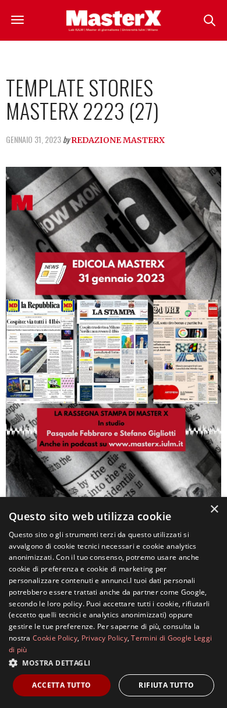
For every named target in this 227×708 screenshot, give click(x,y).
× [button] (214, 509)
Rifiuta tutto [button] (166, 685)
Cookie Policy (55, 638)
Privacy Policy (104, 638)
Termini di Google (161, 638)
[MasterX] (113, 20)
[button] (113, 663)
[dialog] (113, 602)
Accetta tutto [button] (61, 685)
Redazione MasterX (118, 140)
